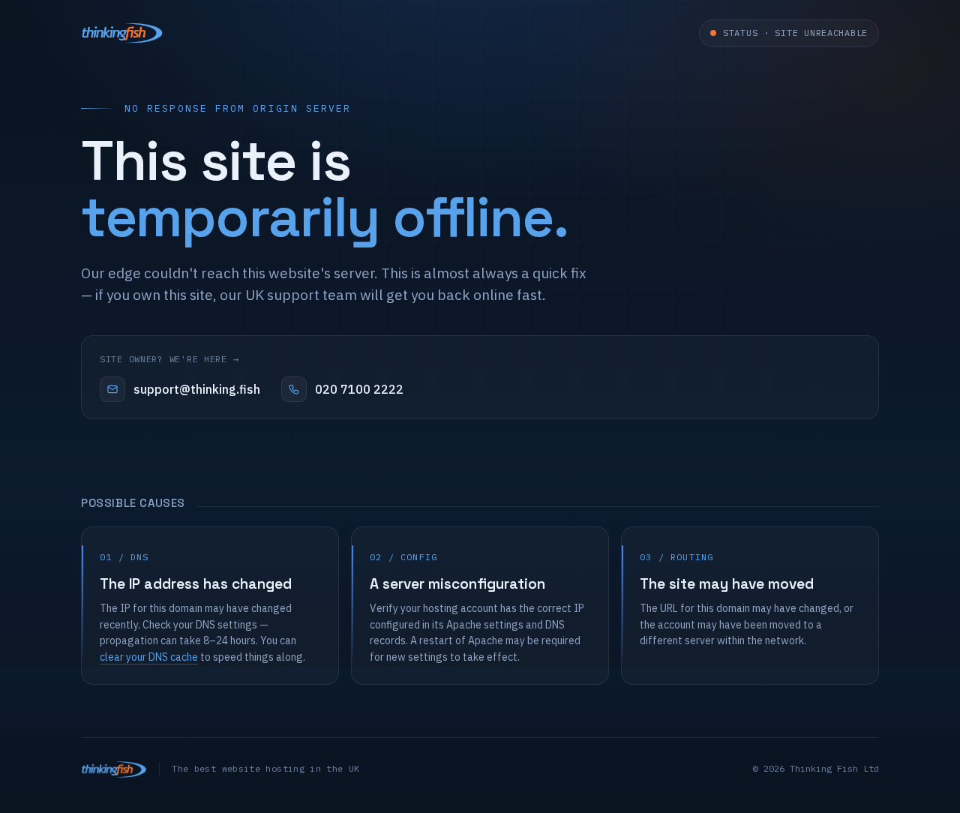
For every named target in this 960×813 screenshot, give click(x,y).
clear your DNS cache (149, 657)
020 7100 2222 (359, 389)
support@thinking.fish (197, 389)
